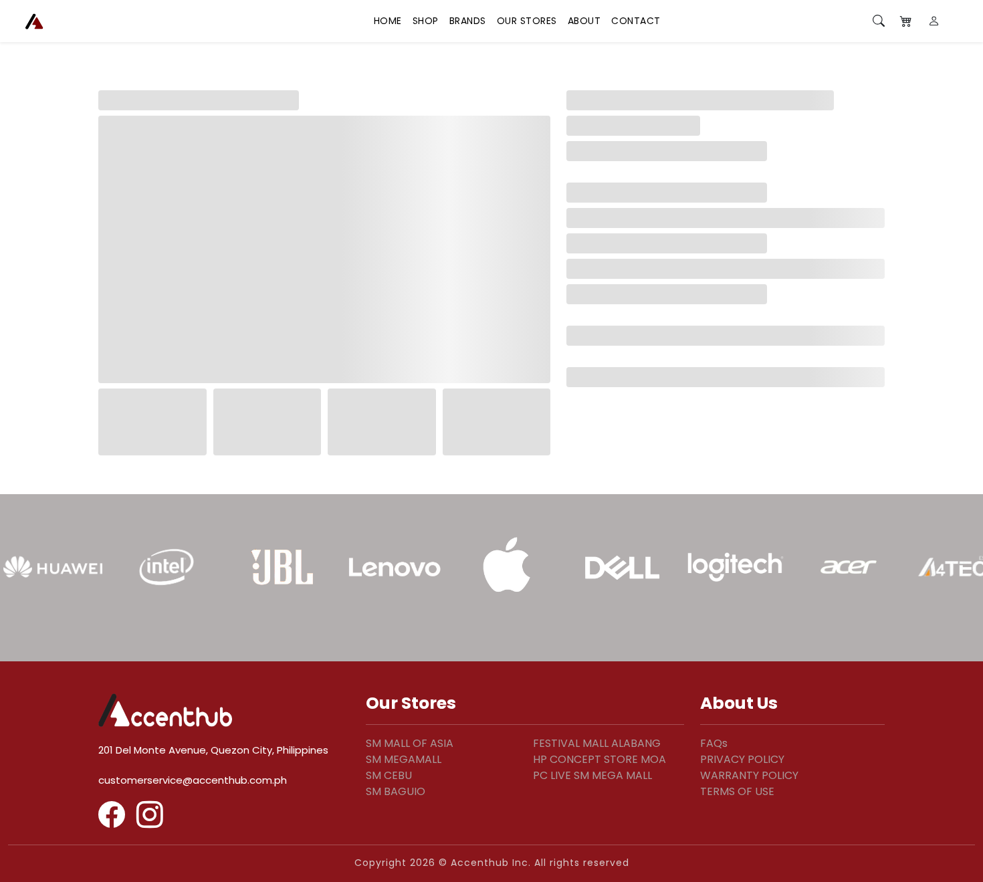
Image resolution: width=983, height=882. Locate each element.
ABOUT (584, 20)
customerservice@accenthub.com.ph (192, 780)
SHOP (426, 20)
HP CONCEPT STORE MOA (599, 759)
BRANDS (467, 20)
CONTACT (636, 20)
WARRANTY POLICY (749, 775)
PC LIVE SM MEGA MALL (592, 775)
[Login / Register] (934, 21)
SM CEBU (389, 775)
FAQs (714, 743)
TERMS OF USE (737, 791)
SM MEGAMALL (403, 759)
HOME (388, 20)
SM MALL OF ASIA (409, 743)
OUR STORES (527, 20)
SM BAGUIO (395, 791)
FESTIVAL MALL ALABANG (597, 743)
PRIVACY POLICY (742, 759)
